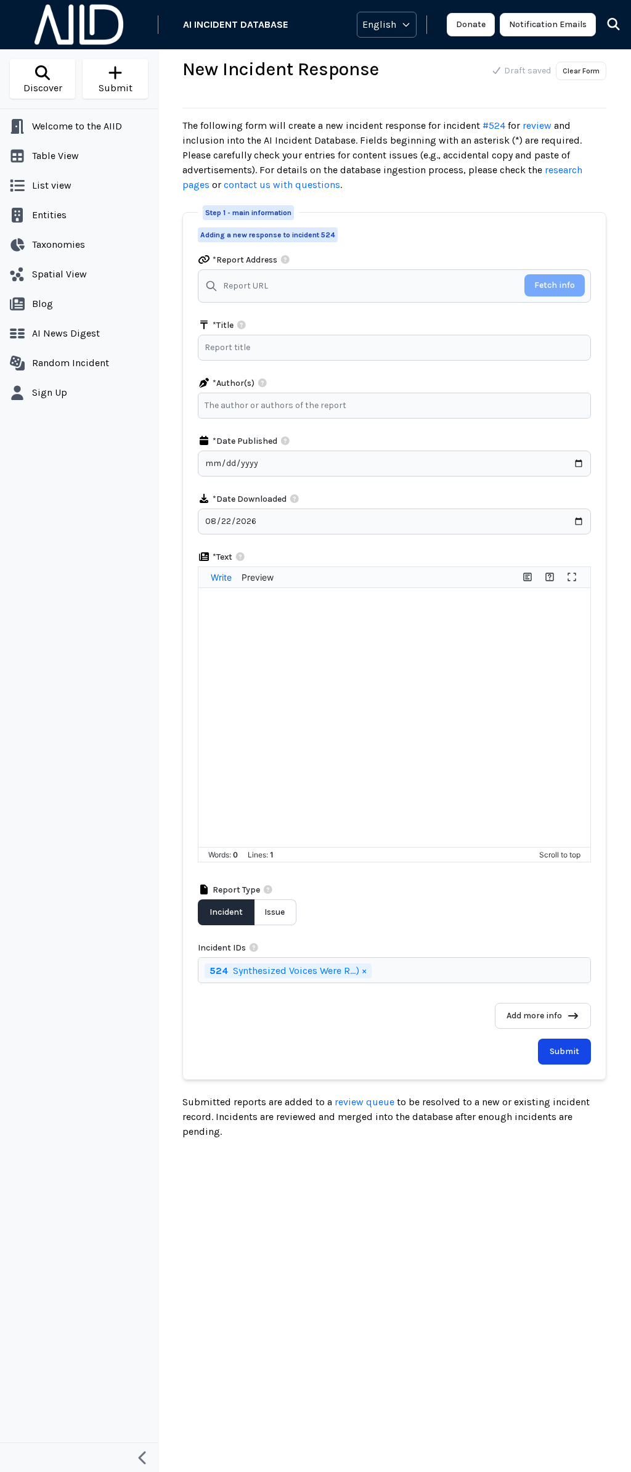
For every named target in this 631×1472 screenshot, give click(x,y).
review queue (366, 1102)
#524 (493, 125)
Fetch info (554, 285)
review (537, 125)
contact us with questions (282, 184)
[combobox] (397, 405)
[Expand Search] (606, 24)
